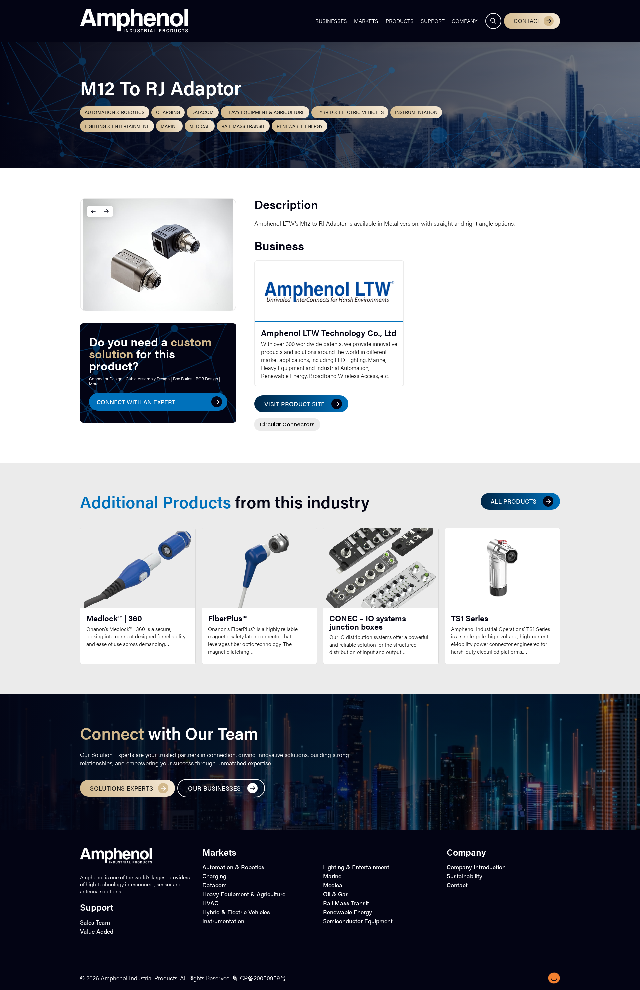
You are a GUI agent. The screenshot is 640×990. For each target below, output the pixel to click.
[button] (493, 21)
